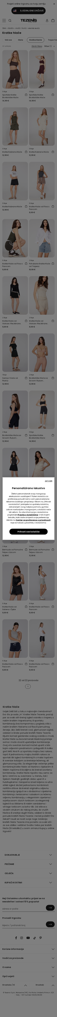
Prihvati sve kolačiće (29, 531)
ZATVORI (48, 481)
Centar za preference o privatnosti (33, 520)
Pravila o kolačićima (28, 514)
